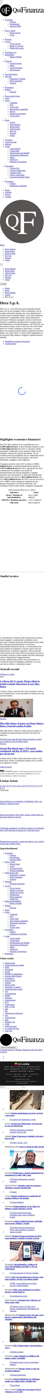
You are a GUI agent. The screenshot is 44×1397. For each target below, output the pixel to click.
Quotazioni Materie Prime (20, 177)
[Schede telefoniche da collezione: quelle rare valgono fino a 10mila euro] (24, 1375)
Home (7, 288)
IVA (6, 991)
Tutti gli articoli (6, 767)
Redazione (9, 954)
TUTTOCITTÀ (25, 1069)
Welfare (8, 983)
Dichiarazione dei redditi (14, 965)
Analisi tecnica (10, 344)
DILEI (31, 1069)
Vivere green (15, 116)
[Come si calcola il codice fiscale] (24, 1143)
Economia (9, 20)
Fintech (13, 184)
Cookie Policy (34, 1074)
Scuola (7, 972)
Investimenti (14, 24)
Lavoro (8, 42)
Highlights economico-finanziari (17, 341)
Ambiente (13, 103)
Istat (6, 1009)
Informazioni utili (11, 873)
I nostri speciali (10, 142)
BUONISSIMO (22, 1071)
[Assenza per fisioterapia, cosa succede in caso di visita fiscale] (24, 1119)
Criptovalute (14, 151)
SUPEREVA (30, 1071)
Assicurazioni (15, 149)
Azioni (12, 122)
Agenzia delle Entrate (13, 976)
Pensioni (8, 39)
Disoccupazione (16, 897)
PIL (6, 1011)
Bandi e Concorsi (16, 46)
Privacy (25, 1074)
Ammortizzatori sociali (13, 989)
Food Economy (16, 63)
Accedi (3, 284)
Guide (7, 146)
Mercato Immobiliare (13, 901)
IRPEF (7, 996)
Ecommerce (9, 978)
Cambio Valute (15, 173)
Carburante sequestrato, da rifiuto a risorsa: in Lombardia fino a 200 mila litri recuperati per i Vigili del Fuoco (22, 829)
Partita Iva (14, 160)
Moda (12, 66)
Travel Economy (16, 68)
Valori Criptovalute (17, 175)
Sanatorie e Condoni (13, 987)
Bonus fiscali (15, 864)
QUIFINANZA (13, 1071)
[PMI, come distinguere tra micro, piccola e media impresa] (24, 1284)
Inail (6, 1020)
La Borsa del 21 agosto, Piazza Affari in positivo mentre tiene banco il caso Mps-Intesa (20, 684)
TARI (7, 1024)
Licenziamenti (10, 994)
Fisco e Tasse (10, 31)
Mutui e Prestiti (16, 57)
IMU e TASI (10, 1007)
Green (7, 101)
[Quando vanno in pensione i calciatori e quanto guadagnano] (24, 1180)
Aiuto (29, 1076)
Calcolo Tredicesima (18, 170)
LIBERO (6, 1067)
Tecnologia (9, 181)
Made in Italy (10, 985)
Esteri (7, 98)
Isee (6, 1015)
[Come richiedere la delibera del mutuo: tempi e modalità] (24, 1352)
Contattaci (18, 1050)
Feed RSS (38, 1050)
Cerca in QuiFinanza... (9, 1047)
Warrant (13, 133)
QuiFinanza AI (10, 52)
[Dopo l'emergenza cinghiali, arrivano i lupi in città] (24, 1131)
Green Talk (14, 107)
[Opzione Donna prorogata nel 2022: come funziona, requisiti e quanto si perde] (24, 1230)
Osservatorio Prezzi (12, 96)
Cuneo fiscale (10, 1018)
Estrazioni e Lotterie (17, 79)
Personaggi (9, 87)
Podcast (8, 144)
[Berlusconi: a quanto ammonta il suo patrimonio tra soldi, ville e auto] (24, 1160)
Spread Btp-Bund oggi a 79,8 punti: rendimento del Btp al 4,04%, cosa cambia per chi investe (21, 751)
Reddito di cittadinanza (14, 974)
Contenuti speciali (7, 1050)
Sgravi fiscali (10, 980)
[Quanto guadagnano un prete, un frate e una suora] (24, 1100)
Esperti (7, 195)
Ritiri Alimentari (16, 81)
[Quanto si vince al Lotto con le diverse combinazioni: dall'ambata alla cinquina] (24, 1308)
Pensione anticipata (17, 884)
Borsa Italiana (15, 125)
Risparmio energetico (18, 114)
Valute (12, 136)
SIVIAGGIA (37, 1069)
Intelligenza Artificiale (18, 186)
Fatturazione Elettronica (19, 155)
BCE (7, 1002)
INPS (7, 967)
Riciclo (12, 111)
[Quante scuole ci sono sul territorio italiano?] (24, 1363)
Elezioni (13, 92)
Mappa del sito (28, 1050)
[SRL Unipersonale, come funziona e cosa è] (24, 1332)
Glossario (8, 140)
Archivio (3, 1052)
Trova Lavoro (15, 44)
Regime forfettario (17, 871)
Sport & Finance (11, 74)
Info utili (8, 77)
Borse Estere (15, 127)
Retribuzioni (14, 895)
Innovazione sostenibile (19, 109)
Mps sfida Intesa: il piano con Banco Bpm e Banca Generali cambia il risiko (22, 724)
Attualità (8, 192)
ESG (12, 105)
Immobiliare (9, 55)
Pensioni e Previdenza (18, 162)
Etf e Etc (13, 131)
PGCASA (6, 1069)
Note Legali (17, 1074)
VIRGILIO (13, 1067)
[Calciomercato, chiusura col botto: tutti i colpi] (24, 1296)
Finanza (13, 22)
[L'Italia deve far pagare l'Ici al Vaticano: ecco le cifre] (24, 1385)
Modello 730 (10, 1022)
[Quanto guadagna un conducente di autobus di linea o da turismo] (24, 1192)
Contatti (8, 197)
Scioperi (13, 83)
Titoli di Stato (15, 129)
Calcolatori (9, 166)
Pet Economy (15, 70)
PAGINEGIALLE (21, 1067)
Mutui (12, 157)
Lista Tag (8, 1031)
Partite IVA (14, 899)
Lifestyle (8, 61)
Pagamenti (9, 970)
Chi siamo (9, 1074)
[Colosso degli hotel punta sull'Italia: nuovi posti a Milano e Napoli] (24, 1215)
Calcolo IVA (15, 168)
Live (2, 676)
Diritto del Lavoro (17, 48)
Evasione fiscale (16, 868)
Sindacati (8, 998)
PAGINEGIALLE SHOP (33, 1067)
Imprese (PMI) (15, 26)
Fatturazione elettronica (14, 1013)
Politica (8, 90)
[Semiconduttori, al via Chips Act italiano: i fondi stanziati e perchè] (24, 1202)
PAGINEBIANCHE (15, 1069)
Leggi (12, 35)
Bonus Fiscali (15, 33)
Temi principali (10, 1026)
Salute (7, 190)
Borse (7, 120)
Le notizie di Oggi (12, 1029)
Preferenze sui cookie (19, 1076)
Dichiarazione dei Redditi (19, 153)
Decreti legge (10, 963)
